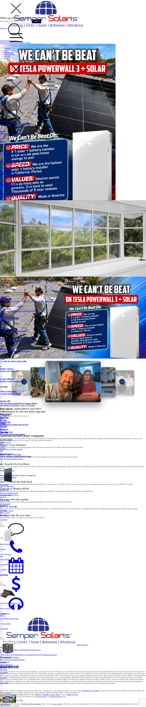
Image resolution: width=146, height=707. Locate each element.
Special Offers (33, 311)
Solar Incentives (15, 311)
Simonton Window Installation (10, 280)
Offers (6, 50)
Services (7, 48)
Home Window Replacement (30, 280)
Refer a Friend (5, 311)
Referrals (7, 56)
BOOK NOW (37, 114)
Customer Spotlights (43, 301)
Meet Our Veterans (30, 301)
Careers (9, 316)
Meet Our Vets (9, 54)
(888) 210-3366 (5, 321)
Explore (7, 58)
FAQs (21, 306)
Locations (3, 306)
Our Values (4, 301)
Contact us (3, 316)
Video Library (14, 306)
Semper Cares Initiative (58, 301)
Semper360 (24, 311)
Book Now (4, 28)
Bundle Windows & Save (48, 280)
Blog (8, 306)
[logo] (46, 28)
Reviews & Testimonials (16, 301)
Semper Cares (9, 52)
